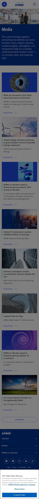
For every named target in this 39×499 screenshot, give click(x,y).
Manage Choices (19, 489)
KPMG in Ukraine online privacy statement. (21, 484)
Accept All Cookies (19, 495)
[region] (19, 484)
